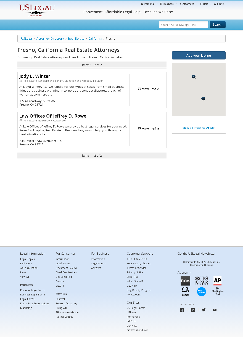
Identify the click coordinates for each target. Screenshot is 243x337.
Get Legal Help (64, 276)
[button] (203, 99)
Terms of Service (136, 268)
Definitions (26, 263)
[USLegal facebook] (182, 310)
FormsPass (133, 316)
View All (24, 276)
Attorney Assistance (67, 312)
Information (62, 259)
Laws (23, 272)
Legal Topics (27, 259)
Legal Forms (27, 299)
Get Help (132, 285)
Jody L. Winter (34, 76)
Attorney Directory (50, 38)
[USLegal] (36, 5)
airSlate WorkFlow (137, 330)
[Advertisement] (199, 159)
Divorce (60, 281)
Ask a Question (29, 268)
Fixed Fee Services (66, 272)
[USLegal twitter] (204, 310)
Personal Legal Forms (32, 290)
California (95, 38)
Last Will (60, 299)
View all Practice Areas (198, 128)
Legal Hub (132, 276)
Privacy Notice (135, 272)
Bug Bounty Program (139, 290)
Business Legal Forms (33, 294)
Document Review (66, 268)
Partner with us (64, 316)
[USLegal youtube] (214, 310)
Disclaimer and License (201, 265)
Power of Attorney (66, 303)
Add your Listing (198, 55)
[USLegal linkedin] (193, 310)
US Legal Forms (136, 307)
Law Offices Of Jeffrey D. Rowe (52, 116)
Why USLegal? (135, 281)
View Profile (150, 89)
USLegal (27, 38)
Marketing (26, 307)
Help (205, 4)
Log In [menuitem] (220, 4)
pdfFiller (131, 321)
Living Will (61, 307)
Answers (96, 268)
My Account (134, 294)
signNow (132, 325)
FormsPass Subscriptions (34, 303)
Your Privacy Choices (139, 263)
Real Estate (76, 38)
